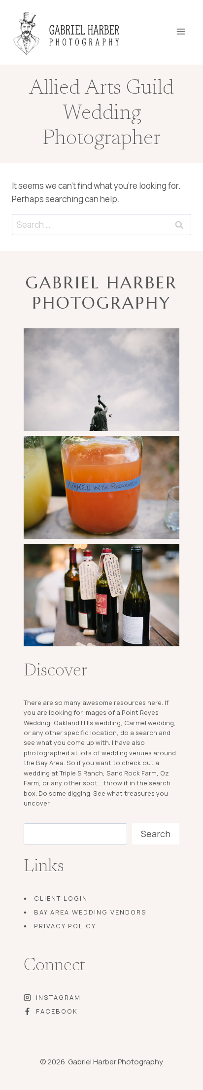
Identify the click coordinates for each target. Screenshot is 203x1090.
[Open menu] (187, 28)
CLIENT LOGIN (61, 898)
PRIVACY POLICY (65, 925)
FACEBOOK (57, 1011)
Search (155, 834)
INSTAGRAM (58, 997)
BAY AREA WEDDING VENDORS (90, 912)
